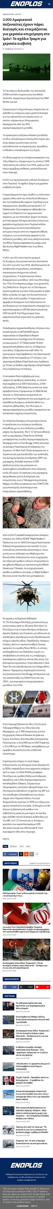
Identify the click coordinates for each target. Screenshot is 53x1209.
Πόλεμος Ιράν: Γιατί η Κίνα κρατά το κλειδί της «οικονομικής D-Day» (25, 894)
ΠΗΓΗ (6, 839)
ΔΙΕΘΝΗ (18, 14)
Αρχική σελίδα (8, 14)
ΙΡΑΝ (28, 846)
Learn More (22, 1206)
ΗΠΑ (21, 846)
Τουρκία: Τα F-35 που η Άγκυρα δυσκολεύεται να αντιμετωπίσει (31, 1142)
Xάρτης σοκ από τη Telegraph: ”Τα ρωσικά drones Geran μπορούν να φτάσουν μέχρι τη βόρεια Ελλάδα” (32, 1129)
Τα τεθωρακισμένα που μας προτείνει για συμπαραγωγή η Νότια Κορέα (30, 1005)
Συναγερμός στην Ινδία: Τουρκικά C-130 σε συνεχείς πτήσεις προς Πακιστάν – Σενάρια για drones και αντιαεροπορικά (25, 965)
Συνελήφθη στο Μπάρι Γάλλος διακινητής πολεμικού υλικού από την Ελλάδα (32, 1019)
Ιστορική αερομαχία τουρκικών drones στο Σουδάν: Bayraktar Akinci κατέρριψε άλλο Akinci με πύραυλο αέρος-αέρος (33, 1095)
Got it (34, 1206)
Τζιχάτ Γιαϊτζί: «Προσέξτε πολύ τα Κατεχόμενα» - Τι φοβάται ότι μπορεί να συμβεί (32, 1080)
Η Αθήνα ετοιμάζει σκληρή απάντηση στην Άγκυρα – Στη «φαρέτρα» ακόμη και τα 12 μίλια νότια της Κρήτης (32, 1051)
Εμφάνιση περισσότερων (40, 863)
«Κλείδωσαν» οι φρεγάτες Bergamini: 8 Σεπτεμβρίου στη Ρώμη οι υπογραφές (33, 1066)
